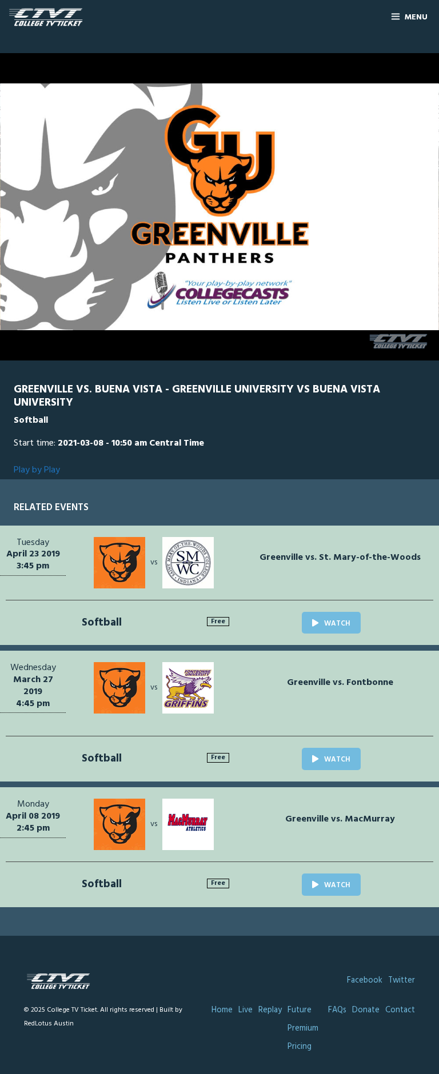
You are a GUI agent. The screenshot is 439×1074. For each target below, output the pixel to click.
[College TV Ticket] (48, 17)
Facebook (364, 980)
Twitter (401, 980)
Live (245, 1010)
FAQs (337, 1010)
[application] (219, 206)
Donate (366, 1010)
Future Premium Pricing (303, 1028)
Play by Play (37, 470)
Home (222, 1010)
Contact (400, 1010)
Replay (270, 1010)
